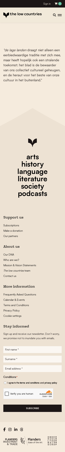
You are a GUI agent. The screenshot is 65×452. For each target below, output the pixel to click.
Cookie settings (12, 315)
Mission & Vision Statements (19, 265)
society (32, 186)
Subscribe (32, 408)
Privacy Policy (11, 310)
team (16, 270)
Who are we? (11, 260)
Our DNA (8, 254)
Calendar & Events (14, 299)
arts (32, 156)
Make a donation (13, 230)
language (32, 171)
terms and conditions (30, 382)
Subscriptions (11, 225)
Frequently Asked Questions (19, 294)
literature (32, 178)
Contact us (9, 276)
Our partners (10, 236)
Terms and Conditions (16, 305)
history (32, 164)
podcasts (32, 193)
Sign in (47, 3)
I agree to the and (32, 382)
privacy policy (50, 382)
